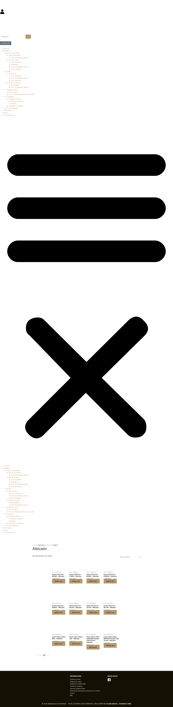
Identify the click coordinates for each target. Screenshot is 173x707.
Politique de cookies (76, 681)
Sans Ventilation (16, 69)
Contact (72, 693)
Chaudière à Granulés (16, 106)
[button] (86, 291)
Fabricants (7, 110)
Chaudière (9, 97)
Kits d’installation (12, 108)
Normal (13, 103)
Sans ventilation (16, 80)
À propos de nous (75, 679)
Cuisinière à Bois (12, 90)
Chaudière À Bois (14, 99)
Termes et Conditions (76, 686)
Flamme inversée (16, 101)
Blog (1, 3)
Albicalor (49, 545)
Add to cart (59, 581)
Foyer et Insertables (13, 53)
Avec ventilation (16, 76)
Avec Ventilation (16, 62)
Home (34, 545)
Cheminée (14, 64)
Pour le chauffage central (19, 67)
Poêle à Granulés (14, 83)
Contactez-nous (9, 115)
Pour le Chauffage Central (20, 57)
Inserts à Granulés (15, 55)
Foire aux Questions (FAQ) (77, 688)
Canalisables (15, 85)
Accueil (6, 48)
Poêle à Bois (13, 74)
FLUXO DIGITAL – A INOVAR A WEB (119, 704)
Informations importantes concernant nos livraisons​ (85, 691)
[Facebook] (109, 679)
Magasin (7, 51)
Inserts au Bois (14, 60)
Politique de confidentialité (78, 684)
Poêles (8, 71)
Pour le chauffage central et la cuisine (21, 94)
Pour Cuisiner (13, 92)
